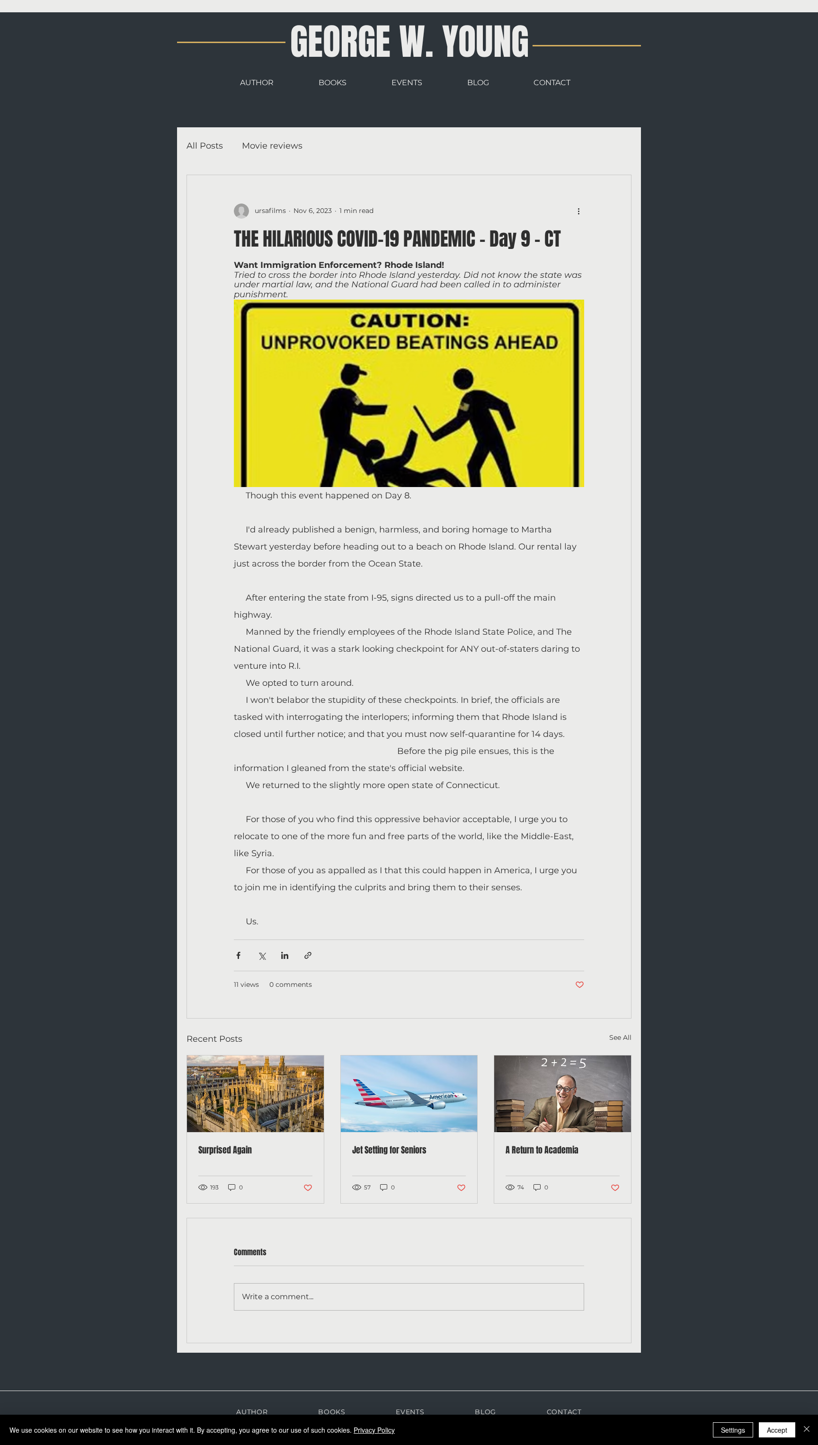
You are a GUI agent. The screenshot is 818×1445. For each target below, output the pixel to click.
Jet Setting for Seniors (389, 1150)
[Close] (806, 1429)
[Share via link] (307, 955)
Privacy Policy (374, 1430)
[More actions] (578, 211)
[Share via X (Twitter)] (261, 955)
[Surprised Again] (255, 1093)
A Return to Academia (542, 1150)
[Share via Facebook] (238, 955)
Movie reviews (272, 146)
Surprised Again (225, 1150)
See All (620, 1037)
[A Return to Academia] (562, 1093)
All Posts (205, 146)
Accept (777, 1430)
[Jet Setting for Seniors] (409, 1093)
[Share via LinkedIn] (284, 955)
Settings (733, 1430)
